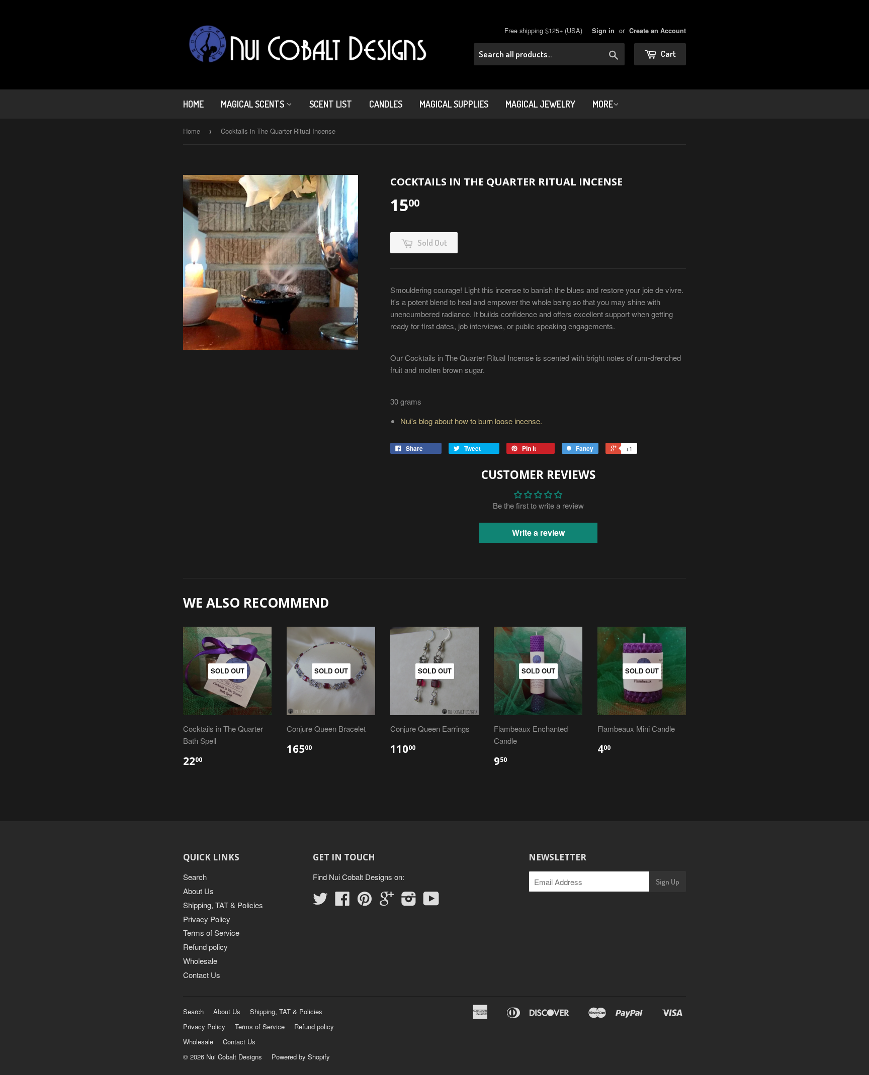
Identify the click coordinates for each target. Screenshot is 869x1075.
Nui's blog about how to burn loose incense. (471, 421)
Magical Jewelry (540, 104)
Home (193, 104)
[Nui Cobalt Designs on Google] (386, 901)
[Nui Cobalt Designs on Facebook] (342, 901)
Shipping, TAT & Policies (223, 905)
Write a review (538, 532)
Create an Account (657, 30)
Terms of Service (211, 932)
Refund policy (205, 946)
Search (195, 876)
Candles (385, 104)
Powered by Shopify (301, 1056)
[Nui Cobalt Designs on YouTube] (431, 901)
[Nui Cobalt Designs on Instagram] (408, 901)
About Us (198, 891)
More (602, 104)
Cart (667, 53)
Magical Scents (253, 104)
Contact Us (201, 974)
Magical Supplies (453, 104)
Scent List (330, 104)
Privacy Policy (206, 919)
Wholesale (200, 960)
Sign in (603, 30)
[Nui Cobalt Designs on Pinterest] (364, 901)
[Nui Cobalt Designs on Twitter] (320, 901)
